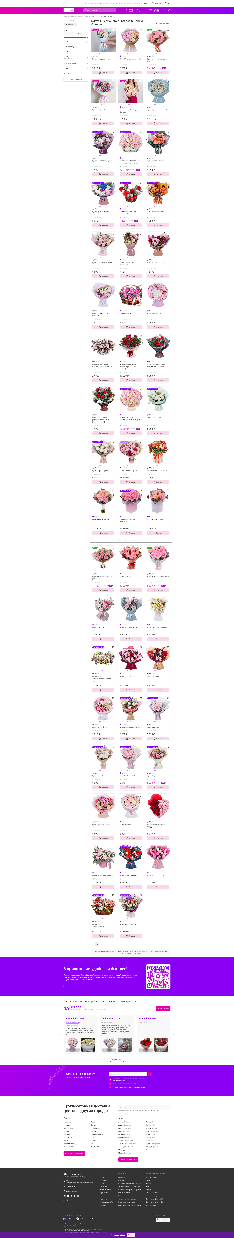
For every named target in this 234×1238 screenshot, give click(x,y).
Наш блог (103, 1199)
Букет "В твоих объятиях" (129, 676)
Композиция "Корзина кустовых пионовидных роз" (103, 365)
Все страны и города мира (128, 1160)
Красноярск (68, 1137)
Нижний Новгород (70, 1144)
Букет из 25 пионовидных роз (102, 577)
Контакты (127, 3)
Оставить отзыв (163, 1009)
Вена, (120, 1131)
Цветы (148, 1180)
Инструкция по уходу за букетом (129, 1190)
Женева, (121, 1141)
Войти (168, 3)
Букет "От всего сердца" (129, 471)
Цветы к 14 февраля (153, 1196)
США (131, 1147)
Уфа (92, 1144)
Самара (93, 1131)
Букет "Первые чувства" (156, 776)
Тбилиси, (149, 1150)
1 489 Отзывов (88, 1010)
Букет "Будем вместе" (100, 212)
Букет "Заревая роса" (100, 627)
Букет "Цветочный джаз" (156, 263)
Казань (66, 1131)
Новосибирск (68, 1147)
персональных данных (119, 1080)
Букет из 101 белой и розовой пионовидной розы (130, 418)
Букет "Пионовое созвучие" (130, 59)
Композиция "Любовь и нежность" (129, 213)
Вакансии (103, 1205)
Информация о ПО (106, 1202)
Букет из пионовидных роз (130, 727)
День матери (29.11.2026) (155, 1199)
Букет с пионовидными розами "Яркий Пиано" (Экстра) (128, 366)
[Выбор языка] (145, 3)
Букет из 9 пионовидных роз (158, 576)
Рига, (147, 1137)
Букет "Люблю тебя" (127, 776)
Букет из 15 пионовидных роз (157, 60)
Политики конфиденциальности (129, 1183)
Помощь (133, 3)
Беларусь (127, 1153)
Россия (154, 1122)
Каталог (70, 10)
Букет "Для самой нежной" (102, 263)
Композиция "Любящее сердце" (156, 825)
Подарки (149, 1190)
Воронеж (67, 1125)
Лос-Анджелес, (123, 1147)
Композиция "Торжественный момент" (102, 677)
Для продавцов (109, 3)
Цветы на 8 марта (152, 1193)
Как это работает (120, 1235)
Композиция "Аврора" (155, 519)
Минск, (121, 1153)
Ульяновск (95, 1141)
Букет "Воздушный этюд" (101, 59)
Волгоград (67, 1122)
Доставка (90, 3)
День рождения (151, 1177)
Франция (154, 1131)
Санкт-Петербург (97, 1134)
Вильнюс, (122, 1134)
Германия (128, 1128)
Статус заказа (158, 3)
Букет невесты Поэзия (100, 519)
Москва (66, 1141)
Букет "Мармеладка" (155, 313)
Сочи (92, 1137)
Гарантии (101, 3)
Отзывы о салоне (124, 1193)
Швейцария (129, 1141)
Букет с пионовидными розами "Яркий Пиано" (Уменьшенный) (101, 419)
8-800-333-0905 (155, 1111)
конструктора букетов (150, 951)
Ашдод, (121, 1125)
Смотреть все (117, 1059)
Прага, (148, 1134)
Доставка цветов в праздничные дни (129, 1206)
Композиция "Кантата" (128, 313)
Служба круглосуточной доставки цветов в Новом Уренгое (84, 1224)
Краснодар (67, 1134)
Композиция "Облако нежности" (128, 520)
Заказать (104, 73)
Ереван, (121, 1137)
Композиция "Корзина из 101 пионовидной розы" (129, 162)
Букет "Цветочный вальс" (156, 875)
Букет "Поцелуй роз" (100, 727)
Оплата (96, 3)
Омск (93, 1122)
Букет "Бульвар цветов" (101, 824)
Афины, (121, 1122)
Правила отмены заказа (126, 1202)
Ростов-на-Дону (96, 1128)
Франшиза (104, 1193)
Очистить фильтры (75, 79)
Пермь (93, 1125)
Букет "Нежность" (126, 824)
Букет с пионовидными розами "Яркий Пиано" (156, 365)
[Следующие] (173, 1034)
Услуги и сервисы (106, 1196)
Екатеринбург (69, 1128)
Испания (128, 1150)
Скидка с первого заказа (127, 1199)
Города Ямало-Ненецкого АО (74, 1153)
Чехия (153, 1134)
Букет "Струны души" (100, 471)
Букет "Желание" (153, 676)
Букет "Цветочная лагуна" (157, 110)
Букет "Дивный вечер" (155, 161)
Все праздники (151, 1205)
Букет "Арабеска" (98, 110)
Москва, (148, 1122)
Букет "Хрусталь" (153, 727)
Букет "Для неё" (126, 576)
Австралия (156, 1144)
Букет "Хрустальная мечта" (157, 627)
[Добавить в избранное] (113, 29)
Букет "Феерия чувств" (128, 924)
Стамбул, (149, 1147)
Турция (155, 1147)
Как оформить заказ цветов (128, 1196)
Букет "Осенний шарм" (156, 212)
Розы (147, 1187)
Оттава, (148, 1128)
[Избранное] (164, 10)
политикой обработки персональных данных (132, 1087)
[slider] (64, 37)
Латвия (152, 1137)
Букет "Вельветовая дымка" (102, 161)
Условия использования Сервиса (130, 1187)
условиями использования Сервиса (129, 1084)
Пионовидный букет (155, 417)
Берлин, (121, 1128)
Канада (154, 1128)
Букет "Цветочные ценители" (127, 264)
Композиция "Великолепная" (98, 925)
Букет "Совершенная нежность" (100, 314)
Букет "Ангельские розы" (129, 627)
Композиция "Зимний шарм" (103, 875)
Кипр (154, 1125)
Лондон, (121, 1144)
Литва (128, 1134)
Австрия (126, 1131)
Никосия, (149, 1125)
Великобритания (131, 1144)
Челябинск (95, 1147)
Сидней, (148, 1144)
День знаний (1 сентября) (155, 1202)
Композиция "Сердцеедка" (157, 471)
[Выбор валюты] (149, 3)
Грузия (155, 1150)
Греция (127, 1122)
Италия (152, 1141)
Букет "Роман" (97, 776)
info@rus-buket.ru (71, 1191)
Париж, (148, 1131)
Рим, (147, 1141)
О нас (85, 3)
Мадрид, (121, 1150)
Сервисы (139, 3)
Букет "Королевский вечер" (130, 875)
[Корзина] (169, 10)
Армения (127, 1137)
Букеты (148, 1183)
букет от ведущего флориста (130, 953)
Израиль (127, 1125)
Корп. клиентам (118, 3)
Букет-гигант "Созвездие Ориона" (129, 111)
